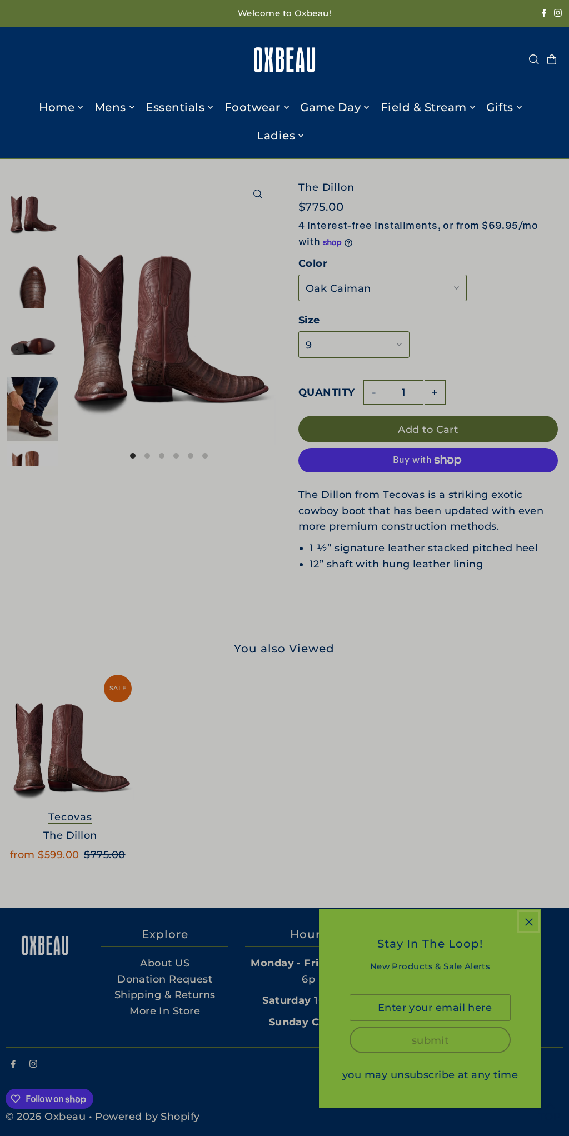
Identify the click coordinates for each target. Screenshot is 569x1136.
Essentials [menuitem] (175, 107)
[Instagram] (558, 13)
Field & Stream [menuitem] (424, 107)
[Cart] (551, 59)
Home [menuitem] (56, 107)
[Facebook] (544, 13)
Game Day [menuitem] (330, 107)
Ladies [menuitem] (276, 135)
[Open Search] (534, 59)
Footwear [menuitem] (252, 107)
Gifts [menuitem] (499, 107)
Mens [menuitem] (110, 107)
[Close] (528, 921)
